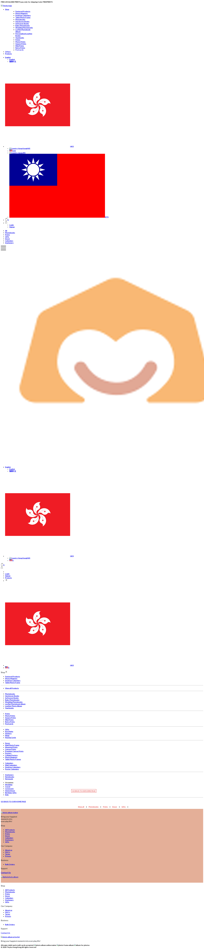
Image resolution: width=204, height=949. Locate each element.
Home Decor (10, 791)
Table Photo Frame (22, 17)
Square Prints (20, 44)
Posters (8, 753)
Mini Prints (19, 46)
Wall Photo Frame (12, 745)
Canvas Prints (10, 749)
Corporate (9, 789)
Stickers (8, 733)
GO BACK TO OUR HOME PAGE (84, 791)
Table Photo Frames (13, 759)
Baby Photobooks (22, 25)
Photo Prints (20, 42)
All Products (10, 830)
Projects (8, 54)
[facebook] (9, 877)
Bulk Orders (10, 864)
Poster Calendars (12, 769)
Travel (7, 787)
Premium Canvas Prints (14, 751)
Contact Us (6, 872)
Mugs (7, 735)
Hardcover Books (22, 21)
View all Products (12, 688)
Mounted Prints (11, 747)
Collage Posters (11, 755)
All (6, 231)
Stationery (9, 243)
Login (11, 225)
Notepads (9, 779)
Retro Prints (20, 48)
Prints (17, 40)
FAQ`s (7, 852)
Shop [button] (7, 9)
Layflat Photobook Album (15, 704)
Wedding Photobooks (24, 28)
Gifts (7, 237)
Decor (7, 239)
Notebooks (9, 777)
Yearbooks (19, 38)
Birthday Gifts (10, 793)
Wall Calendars (11, 765)
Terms (7, 854)
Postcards (19, 50)
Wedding (8, 785)
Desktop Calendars (23, 15)
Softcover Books (22, 23)
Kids (7, 795)
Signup (12, 227)
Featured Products (22, 11)
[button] (8, 57)
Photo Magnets (21, 13)
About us (8, 850)
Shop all (81, 807)
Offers (8, 52)
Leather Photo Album (13, 706)
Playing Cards (10, 737)
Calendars (9, 241)
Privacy (8, 856)
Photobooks (20, 19)
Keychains (9, 731)
